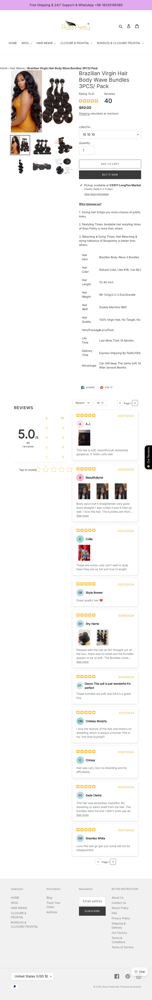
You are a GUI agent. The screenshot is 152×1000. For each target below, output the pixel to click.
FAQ (114, 913)
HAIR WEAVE (19, 908)
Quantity (84, 143)
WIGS (14, 902)
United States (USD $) (31, 976)
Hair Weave (18, 68)
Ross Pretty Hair (111, 986)
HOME (15, 897)
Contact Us (119, 902)
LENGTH (84, 127)
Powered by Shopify (130, 986)
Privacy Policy (121, 918)
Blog (49, 897)
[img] (88, 101)
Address (52, 912)
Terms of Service (122, 947)
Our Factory (119, 932)
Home (4, 68)
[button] (54, 418)
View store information (96, 194)
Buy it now (110, 174)
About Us (118, 897)
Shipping (84, 113)
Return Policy (120, 908)
